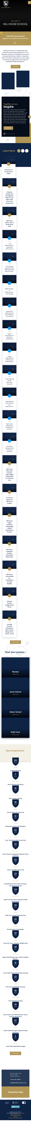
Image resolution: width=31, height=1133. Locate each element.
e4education (21, 1113)
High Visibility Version (15, 1114)
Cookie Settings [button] (18, 1117)
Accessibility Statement (15, 1115)
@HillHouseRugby (9, 288)
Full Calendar (15, 1053)
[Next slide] (29, 116)
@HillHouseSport (9, 245)
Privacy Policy (12, 1117)
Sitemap (15, 1116)
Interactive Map (15, 1092)
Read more (15, 66)
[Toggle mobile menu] (29, 2)
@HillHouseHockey (10, 292)
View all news (15, 642)
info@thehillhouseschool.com (18, 1082)
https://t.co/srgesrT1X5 (11, 271)
